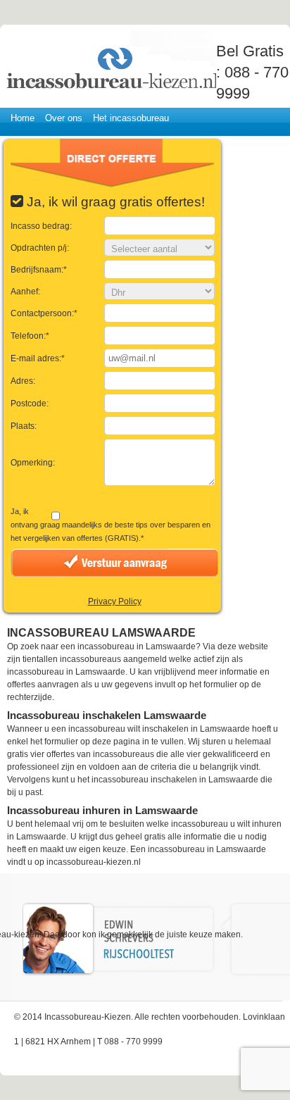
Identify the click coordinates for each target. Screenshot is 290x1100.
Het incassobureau (131, 118)
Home (22, 118)
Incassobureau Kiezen (110, 61)
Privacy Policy (114, 601)
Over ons (63, 118)
